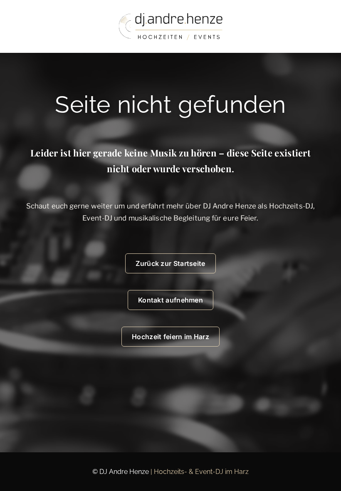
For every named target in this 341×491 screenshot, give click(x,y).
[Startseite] (170, 26)
